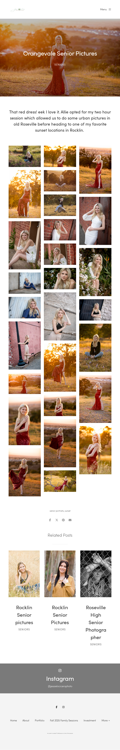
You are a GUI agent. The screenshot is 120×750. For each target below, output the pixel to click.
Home (13, 720)
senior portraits (57, 510)
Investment (90, 720)
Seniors (60, 64)
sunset (67, 510)
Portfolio (39, 720)
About (25, 720)
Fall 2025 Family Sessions (64, 720)
